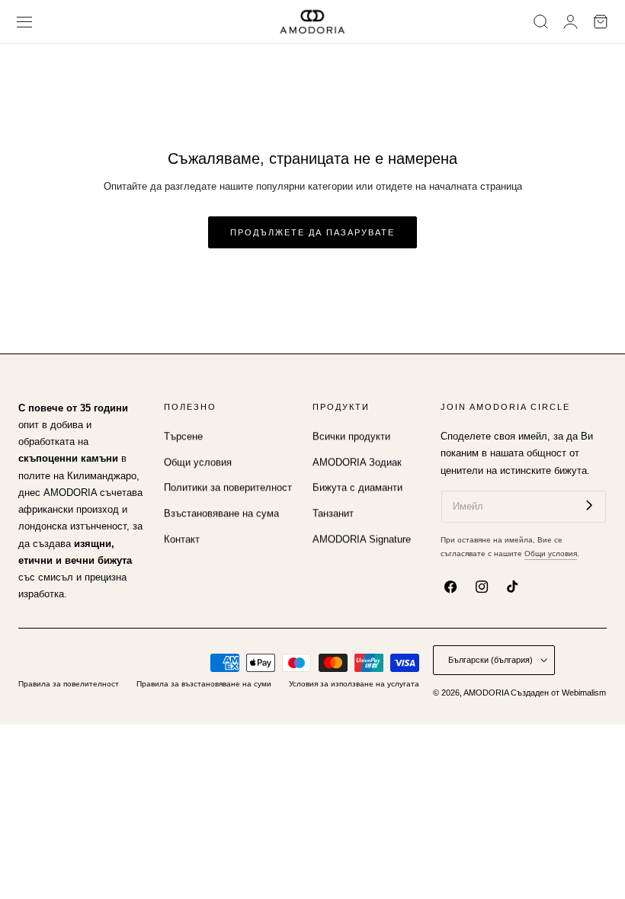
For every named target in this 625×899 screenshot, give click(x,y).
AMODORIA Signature (361, 539)
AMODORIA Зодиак (357, 462)
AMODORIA (485, 692)
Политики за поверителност (228, 488)
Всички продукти (351, 436)
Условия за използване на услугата (354, 684)
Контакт (182, 539)
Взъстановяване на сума (221, 513)
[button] (24, 21)
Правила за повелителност (68, 684)
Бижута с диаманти (357, 488)
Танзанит (333, 513)
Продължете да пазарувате (312, 232)
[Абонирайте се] (589, 505)
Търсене (183, 436)
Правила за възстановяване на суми (203, 684)
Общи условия (198, 462)
